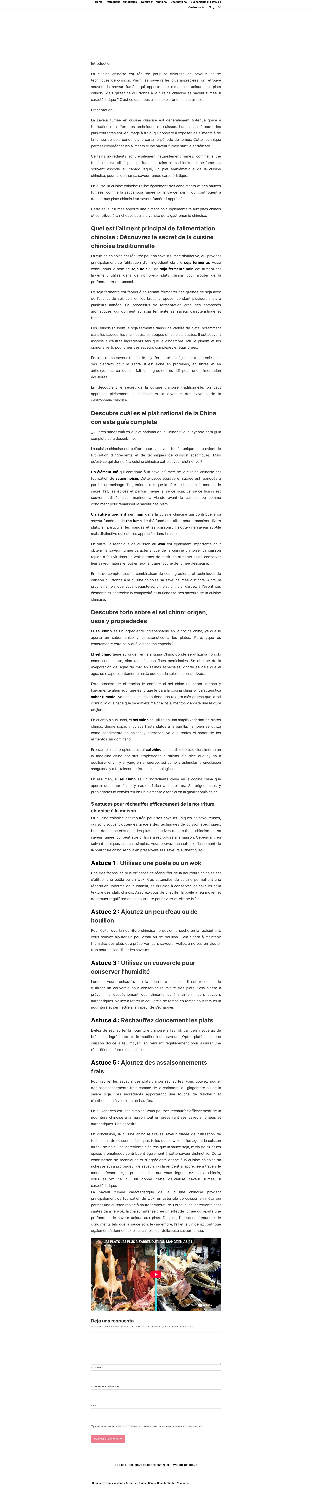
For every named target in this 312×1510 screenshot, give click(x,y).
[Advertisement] (156, 33)
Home (98, 1)
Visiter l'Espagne (178, 1483)
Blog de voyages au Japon (108, 1483)
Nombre (97, 1367)
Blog (211, 7)
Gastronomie (196, 7)
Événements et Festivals (206, 1)
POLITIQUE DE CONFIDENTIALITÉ (149, 1465)
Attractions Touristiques (121, 1)
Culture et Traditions (154, 1)
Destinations (179, 1)
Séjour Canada (157, 1483)
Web (93, 1405)
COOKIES (121, 1465)
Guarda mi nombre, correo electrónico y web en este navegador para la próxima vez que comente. (149, 1426)
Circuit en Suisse (136, 1483)
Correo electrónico (106, 1386)
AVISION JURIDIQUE (185, 1465)
